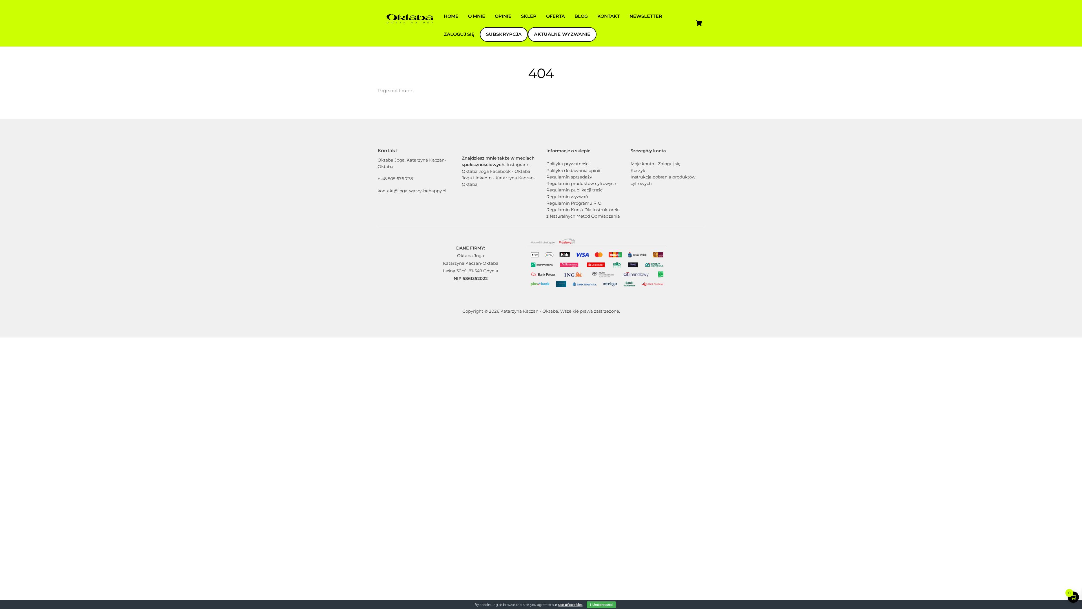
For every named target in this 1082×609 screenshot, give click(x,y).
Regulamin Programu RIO (574, 203)
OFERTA (555, 16)
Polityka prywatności (567, 163)
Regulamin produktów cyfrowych (581, 183)
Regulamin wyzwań (567, 196)
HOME (451, 16)
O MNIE (476, 16)
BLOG (581, 16)
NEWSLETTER (645, 16)
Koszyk (638, 170)
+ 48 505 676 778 (395, 178)
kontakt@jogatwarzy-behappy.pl (412, 190)
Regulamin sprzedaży (569, 177)
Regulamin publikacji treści (575, 190)
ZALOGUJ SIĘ (459, 34)
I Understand (601, 605)
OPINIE (503, 16)
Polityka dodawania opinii (573, 170)
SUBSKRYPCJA (504, 34)
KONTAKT (608, 16)
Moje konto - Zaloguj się (655, 163)
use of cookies (570, 605)
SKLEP (528, 16)
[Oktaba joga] (409, 31)
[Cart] (698, 23)
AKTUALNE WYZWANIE (562, 34)
